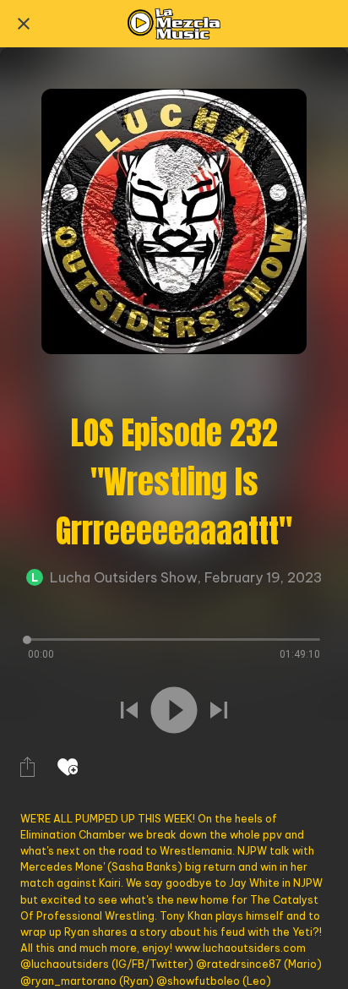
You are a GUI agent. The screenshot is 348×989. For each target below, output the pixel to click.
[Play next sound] (219, 710)
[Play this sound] (174, 710)
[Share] (27, 766)
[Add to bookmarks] (67, 766)
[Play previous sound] (129, 710)
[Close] (24, 24)
